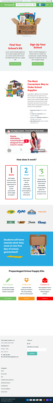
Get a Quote (8, 298)
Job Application (4, 385)
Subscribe (32, 353)
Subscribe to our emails (32, 347)
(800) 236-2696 (6, 354)
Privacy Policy (4, 391)
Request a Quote (37, 64)
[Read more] (48, 4)
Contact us (48, 1)
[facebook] (29, 343)
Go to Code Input (15, 64)
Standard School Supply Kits (7, 379)
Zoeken (34, 4)
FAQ (2, 376)
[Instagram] (27, 343)
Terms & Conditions (5, 388)
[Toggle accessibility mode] (51, 1)
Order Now (26, 298)
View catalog (1, 4)
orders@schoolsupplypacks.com (10, 356)
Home (2, 370)
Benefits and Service (5, 382)
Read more (26, 1)
